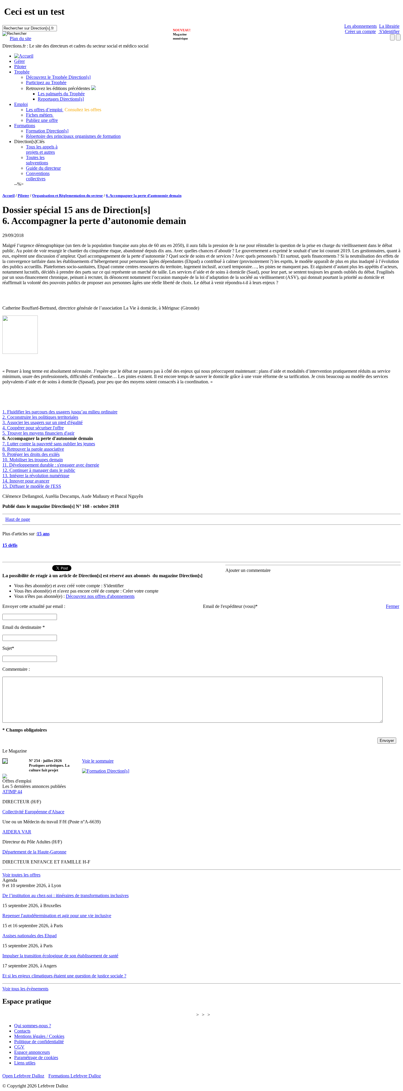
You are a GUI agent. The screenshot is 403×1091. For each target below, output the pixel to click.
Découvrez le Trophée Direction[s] (58, 77)
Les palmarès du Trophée (61, 93)
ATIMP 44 (12, 791)
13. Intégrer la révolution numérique (35, 475)
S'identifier (388, 31)
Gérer (19, 61)
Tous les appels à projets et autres (42, 149)
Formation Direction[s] (47, 130)
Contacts (22, 1030)
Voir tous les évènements (25, 988)
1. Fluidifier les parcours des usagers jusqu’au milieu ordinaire (59, 411)
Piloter (20, 66)
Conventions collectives (38, 176)
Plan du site (20, 38)
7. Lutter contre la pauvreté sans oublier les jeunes (48, 443)
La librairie (389, 26)
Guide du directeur (43, 168)
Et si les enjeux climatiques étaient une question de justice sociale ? (64, 975)
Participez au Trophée (46, 82)
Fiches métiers (40, 114)
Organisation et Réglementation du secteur (67, 195)
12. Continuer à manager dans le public (38, 470)
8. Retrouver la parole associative (33, 449)
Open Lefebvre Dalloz (23, 1075)
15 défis (9, 545)
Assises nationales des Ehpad (29, 935)
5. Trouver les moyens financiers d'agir (38, 433)
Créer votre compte (140, 590)
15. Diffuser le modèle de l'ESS (31, 486)
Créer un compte (360, 31)
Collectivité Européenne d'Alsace (33, 811)
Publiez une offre (42, 120)
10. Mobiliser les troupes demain (32, 459)
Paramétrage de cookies (36, 1057)
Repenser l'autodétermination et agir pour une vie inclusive (56, 915)
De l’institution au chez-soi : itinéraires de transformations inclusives (65, 895)
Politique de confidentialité (39, 1041)
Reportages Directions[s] (61, 99)
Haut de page (17, 519)
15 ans (43, 533)
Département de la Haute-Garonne (34, 851)
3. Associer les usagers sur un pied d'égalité (42, 422)
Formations (24, 125)
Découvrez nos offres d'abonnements (100, 596)
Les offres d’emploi (44, 109)
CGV (19, 1046)
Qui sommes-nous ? (32, 1025)
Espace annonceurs (32, 1052)
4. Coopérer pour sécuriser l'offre (33, 427)
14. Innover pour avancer (25, 480)
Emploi (21, 104)
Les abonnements (360, 26)
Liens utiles (24, 1062)
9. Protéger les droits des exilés (31, 454)
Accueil (8, 195)
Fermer (392, 606)
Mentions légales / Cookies (39, 1036)
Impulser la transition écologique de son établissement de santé (60, 955)
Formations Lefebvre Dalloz (74, 1075)
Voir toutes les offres (21, 874)
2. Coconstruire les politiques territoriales (40, 417)
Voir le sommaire (98, 760)
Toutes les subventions (37, 160)
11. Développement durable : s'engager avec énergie (50, 464)
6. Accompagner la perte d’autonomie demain (143, 195)
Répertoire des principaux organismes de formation (73, 136)
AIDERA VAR (16, 831)
